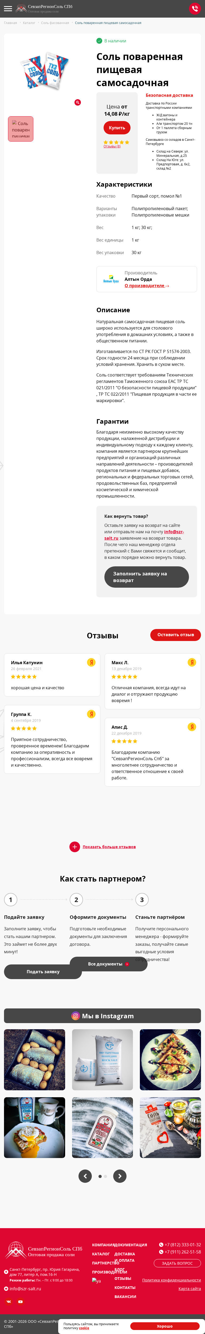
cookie (84, 1328)
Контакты (125, 1287)
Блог (120, 1269)
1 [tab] (100, 1176)
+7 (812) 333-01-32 (195, 9)
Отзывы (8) (112, 146)
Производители (109, 1272)
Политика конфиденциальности (171, 1280)
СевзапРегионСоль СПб (50, 6)
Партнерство (105, 1262)
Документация (131, 1244)
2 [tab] (105, 1176)
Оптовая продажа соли (43, 11)
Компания (103, 1244)
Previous (85, 1176)
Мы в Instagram (108, 1015)
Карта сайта (190, 1288)
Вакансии (125, 1296)
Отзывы (123, 1278)
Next (120, 1176)
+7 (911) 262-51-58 (183, 1252)
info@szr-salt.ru (25, 1289)
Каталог (101, 1253)
